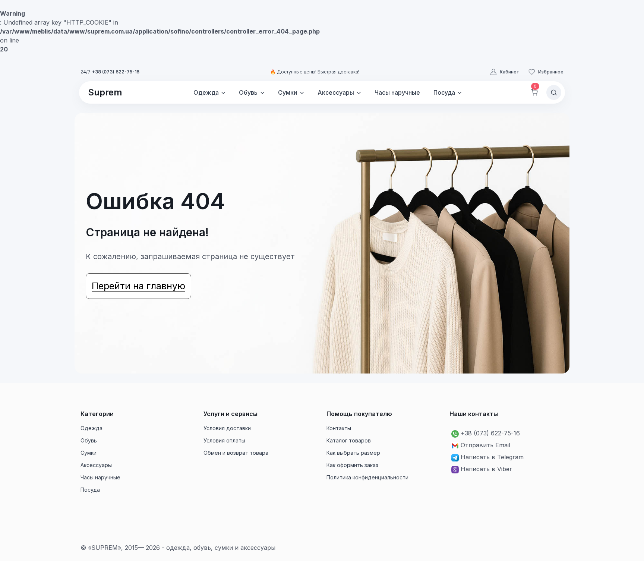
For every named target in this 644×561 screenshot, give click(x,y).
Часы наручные (397, 92)
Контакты (338, 428)
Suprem (105, 92)
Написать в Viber (486, 469)
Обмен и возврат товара (235, 453)
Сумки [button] (287, 92)
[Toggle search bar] (553, 92)
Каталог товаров (348, 440)
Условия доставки (227, 428)
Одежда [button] (206, 92)
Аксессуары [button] (336, 92)
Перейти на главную (138, 285)
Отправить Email (485, 445)
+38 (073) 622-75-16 (115, 72)
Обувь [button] (248, 92)
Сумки (88, 453)
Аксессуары (96, 465)
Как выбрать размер (353, 453)
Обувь (88, 440)
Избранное (551, 72)
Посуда (90, 489)
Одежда (91, 428)
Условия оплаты (224, 440)
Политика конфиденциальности (367, 477)
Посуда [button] (444, 92)
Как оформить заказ (352, 465)
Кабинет (510, 72)
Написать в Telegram (492, 457)
